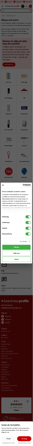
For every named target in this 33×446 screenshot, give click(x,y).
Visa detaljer (23, 241)
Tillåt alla (16, 247)
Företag (24, 439)
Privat (9, 439)
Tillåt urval (16, 253)
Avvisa (16, 259)
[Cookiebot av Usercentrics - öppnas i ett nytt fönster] (23, 185)
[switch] (28, 222)
